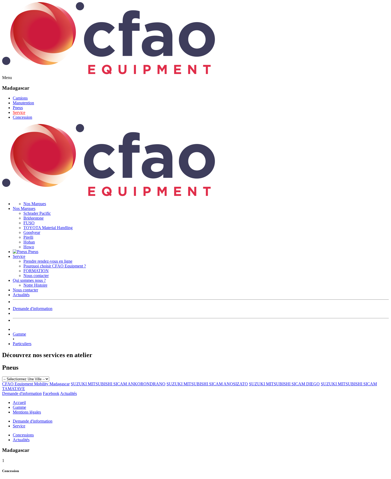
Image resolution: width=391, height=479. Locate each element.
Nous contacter (36, 275)
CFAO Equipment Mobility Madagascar (36, 384)
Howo (28, 247)
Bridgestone (33, 218)
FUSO (29, 223)
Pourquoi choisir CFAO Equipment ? (54, 266)
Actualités (21, 294)
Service (19, 112)
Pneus (18, 107)
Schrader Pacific (37, 213)
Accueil (19, 402)
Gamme (19, 334)
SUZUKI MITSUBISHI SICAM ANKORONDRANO (118, 384)
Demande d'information (32, 308)
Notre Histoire (35, 285)
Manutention (23, 103)
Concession (22, 117)
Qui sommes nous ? (29, 280)
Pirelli (28, 237)
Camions (20, 98)
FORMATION (36, 271)
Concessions (23, 435)
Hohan (29, 242)
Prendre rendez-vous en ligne (47, 261)
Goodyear (31, 232)
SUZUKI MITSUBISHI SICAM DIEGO (284, 384)
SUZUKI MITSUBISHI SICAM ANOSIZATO (207, 384)
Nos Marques (34, 203)
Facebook (51, 393)
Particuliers (22, 343)
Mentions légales (27, 412)
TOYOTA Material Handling (48, 227)
